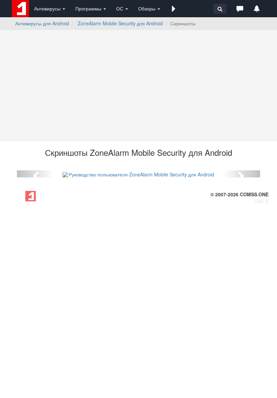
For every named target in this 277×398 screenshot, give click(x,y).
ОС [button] (120, 8)
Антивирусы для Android (42, 23)
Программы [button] (89, 8)
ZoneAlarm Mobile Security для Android (120, 23)
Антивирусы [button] (48, 8)
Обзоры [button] (147, 8)
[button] (173, 8)
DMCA (261, 201)
